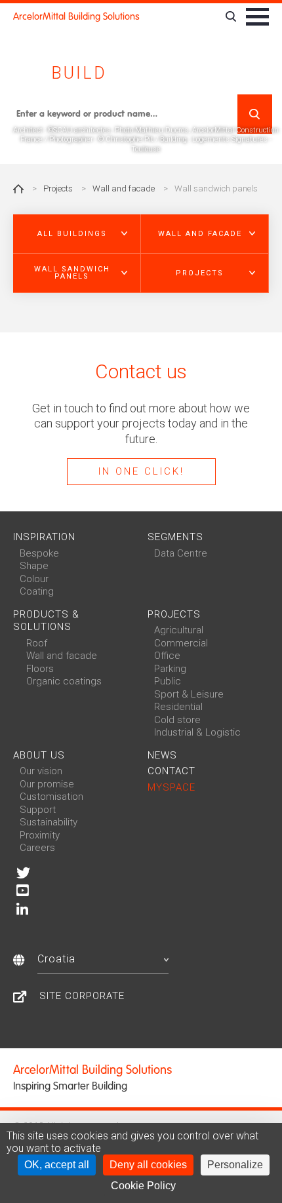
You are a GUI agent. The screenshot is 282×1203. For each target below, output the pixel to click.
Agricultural (178, 630)
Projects (58, 188)
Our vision (41, 771)
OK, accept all (56, 1164)
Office (167, 655)
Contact (171, 771)
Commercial (181, 643)
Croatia (56, 959)
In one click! (141, 471)
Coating (37, 591)
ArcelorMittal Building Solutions (76, 16)
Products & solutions (46, 620)
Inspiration (44, 537)
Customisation (51, 796)
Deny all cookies (148, 1164)
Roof (36, 643)
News (162, 755)
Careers (37, 848)
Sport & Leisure (189, 694)
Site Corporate (82, 996)
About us (39, 755)
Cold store (177, 720)
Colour (34, 579)
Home (18, 189)
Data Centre (180, 553)
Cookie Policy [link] (143, 1185)
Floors (40, 669)
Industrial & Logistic (197, 732)
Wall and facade (123, 188)
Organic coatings (64, 681)
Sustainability (48, 822)
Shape (34, 566)
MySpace (171, 787)
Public (167, 681)
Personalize (235, 1164)
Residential (178, 707)
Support (38, 810)
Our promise (47, 784)
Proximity (40, 835)
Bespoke (39, 553)
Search (254, 114)
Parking (170, 669)
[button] (77, 234)
